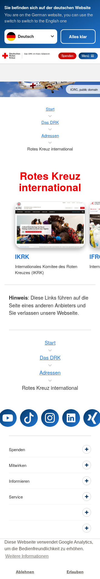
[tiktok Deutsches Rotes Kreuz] (29, 418)
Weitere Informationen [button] (27, 556)
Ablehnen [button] (25, 572)
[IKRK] (50, 224)
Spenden (67, 55)
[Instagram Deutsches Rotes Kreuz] (50, 418)
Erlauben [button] (75, 572)
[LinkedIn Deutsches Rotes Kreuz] (71, 418)
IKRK (22, 256)
